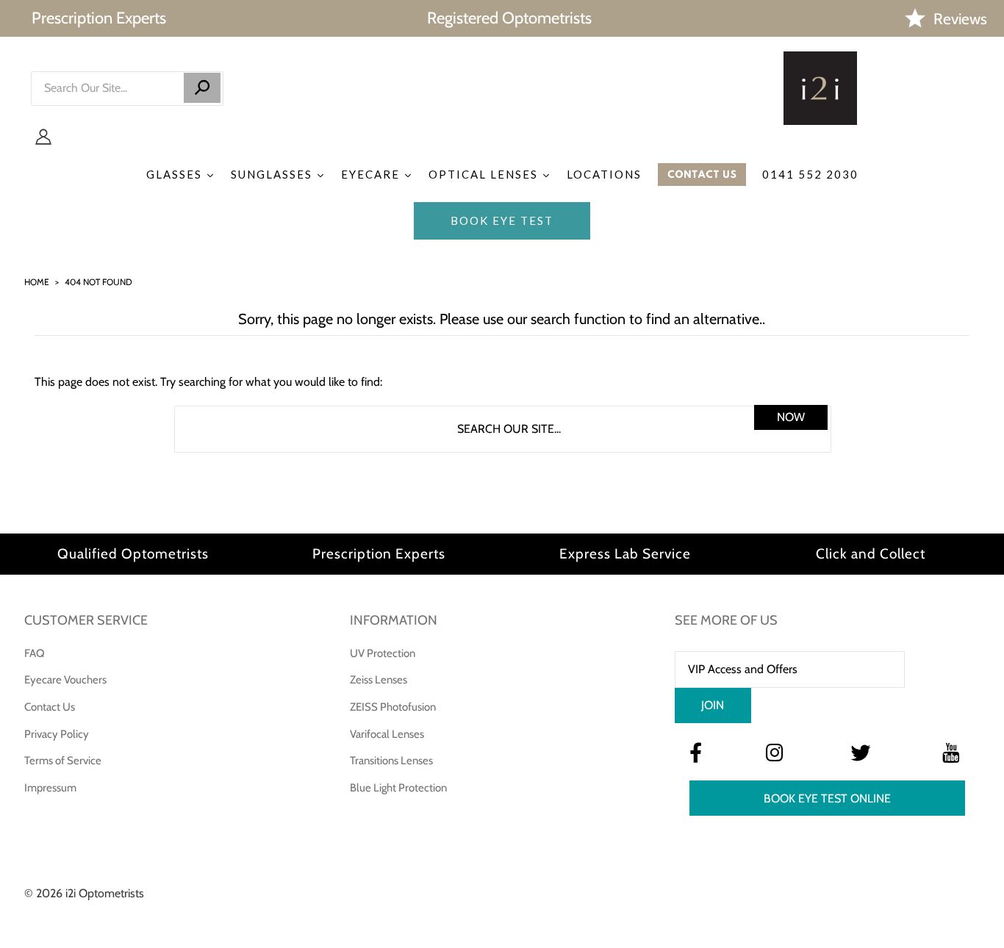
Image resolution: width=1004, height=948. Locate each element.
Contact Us (49, 707)
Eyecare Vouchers (65, 679)
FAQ (34, 653)
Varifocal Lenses (387, 734)
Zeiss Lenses (378, 679)
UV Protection (382, 653)
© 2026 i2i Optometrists (84, 893)
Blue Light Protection (398, 787)
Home (36, 281)
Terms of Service (62, 760)
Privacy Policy (56, 734)
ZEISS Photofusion (393, 707)
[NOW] (202, 88)
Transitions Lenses (391, 760)
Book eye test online (827, 798)
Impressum (50, 787)
